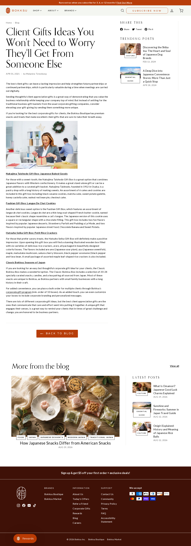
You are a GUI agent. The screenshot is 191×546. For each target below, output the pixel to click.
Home (9, 23)
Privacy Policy (109, 503)
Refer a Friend (80, 503)
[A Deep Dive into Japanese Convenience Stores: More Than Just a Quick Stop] (130, 72)
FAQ (103, 513)
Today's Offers (81, 498)
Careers (77, 522)
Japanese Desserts (51, 437)
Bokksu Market (53, 498)
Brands (70, 10)
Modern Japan (76, 437)
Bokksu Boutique (53, 494)
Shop (36, 10)
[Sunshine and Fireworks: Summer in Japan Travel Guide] (142, 407)
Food (21, 437)
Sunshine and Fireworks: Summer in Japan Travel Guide (166, 409)
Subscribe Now (147, 10)
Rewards (77, 513)
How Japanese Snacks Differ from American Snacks (65, 443)
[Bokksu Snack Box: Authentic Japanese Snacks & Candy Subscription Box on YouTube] (29, 505)
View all (174, 365)
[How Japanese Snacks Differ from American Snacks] (65, 406)
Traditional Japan (101, 437)
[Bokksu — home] (16, 10)
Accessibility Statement (108, 520)
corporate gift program (18, 291)
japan (32, 437)
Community (107, 498)
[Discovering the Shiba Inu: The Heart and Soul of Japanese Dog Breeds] (130, 49)
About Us (78, 494)
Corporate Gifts (81, 508)
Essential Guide (130, 79)
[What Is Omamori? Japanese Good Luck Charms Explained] (142, 387)
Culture (130, 55)
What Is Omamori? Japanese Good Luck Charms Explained (165, 389)
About (52, 10)
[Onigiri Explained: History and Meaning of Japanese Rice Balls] (142, 427)
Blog (17, 23)
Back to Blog (59, 333)
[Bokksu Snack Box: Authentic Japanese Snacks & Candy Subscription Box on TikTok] (34, 505)
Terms (104, 508)
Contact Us (107, 494)
